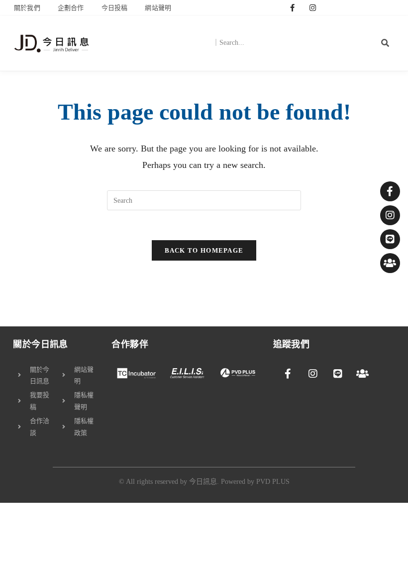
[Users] (390, 263)
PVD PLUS (273, 481)
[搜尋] (385, 42)
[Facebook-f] (292, 7)
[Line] (390, 239)
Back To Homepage (204, 250)
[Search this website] (204, 199)
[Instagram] (313, 7)
